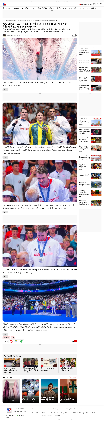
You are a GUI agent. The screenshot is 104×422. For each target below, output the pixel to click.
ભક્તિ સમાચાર (94, 8)
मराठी (49, 1)
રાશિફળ (39, 8)
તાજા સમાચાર (9, 8)
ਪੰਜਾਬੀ (56, 1)
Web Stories (7, 377)
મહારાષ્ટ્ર (88, 8)
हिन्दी (32, 1)
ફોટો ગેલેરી (33, 8)
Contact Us (35, 409)
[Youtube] (11, 341)
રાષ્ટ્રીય (50, 8)
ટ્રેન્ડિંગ (75, 8)
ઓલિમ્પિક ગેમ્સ (6, 337)
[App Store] (21, 417)
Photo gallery (13, 20)
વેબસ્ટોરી (64, 8)
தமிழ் (59, 1)
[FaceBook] (15, 411)
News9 (36, 1)
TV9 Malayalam (95, 413)
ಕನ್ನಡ (41, 1)
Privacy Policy (69, 409)
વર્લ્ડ (54, 8)
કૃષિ (84, 8)
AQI (91, 4)
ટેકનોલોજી (44, 8)
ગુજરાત (21, 8)
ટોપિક (79, 8)
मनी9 (67, 1)
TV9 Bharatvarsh (46, 413)
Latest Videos (84, 118)
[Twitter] (18, 411)
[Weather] (89, 4)
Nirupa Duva (10, 35)
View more (72, 377)
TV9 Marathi (54, 413)
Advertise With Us (49, 409)
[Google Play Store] (11, 417)
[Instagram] (21, 411)
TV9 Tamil (88, 413)
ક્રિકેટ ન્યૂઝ (16, 8)
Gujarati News (6, 20)
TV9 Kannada (68, 413)
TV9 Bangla (75, 413)
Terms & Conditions (79, 409)
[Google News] (16, 341)
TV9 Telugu (61, 413)
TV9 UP (44, 416)
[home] (3, 8)
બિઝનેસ (59, 8)
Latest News (83, 48)
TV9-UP (70, 1)
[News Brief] (83, 4)
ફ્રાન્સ (13, 337)
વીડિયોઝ (27, 8)
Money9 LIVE (57, 416)
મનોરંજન (70, 8)
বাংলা (52, 1)
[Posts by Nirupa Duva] (4, 35)
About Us (41, 409)
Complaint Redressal (60, 409)
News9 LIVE (50, 416)
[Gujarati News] (4, 4)
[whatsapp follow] (21, 341)
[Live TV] (93, 4)
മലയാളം (63, 1)
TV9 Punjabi (82, 413)
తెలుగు (45, 1)
